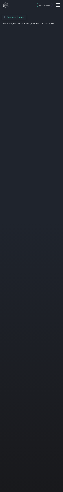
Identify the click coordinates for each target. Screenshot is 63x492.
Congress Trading (15, 17)
